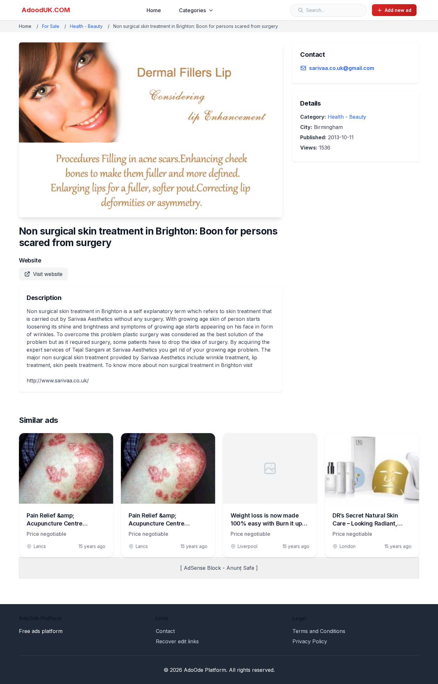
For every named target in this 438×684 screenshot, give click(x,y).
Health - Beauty (86, 26)
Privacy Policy (309, 641)
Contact (165, 631)
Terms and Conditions (318, 631)
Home (154, 10)
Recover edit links (177, 641)
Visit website (48, 274)
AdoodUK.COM (45, 10)
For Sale (50, 26)
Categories (192, 10)
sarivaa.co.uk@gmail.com (341, 68)
